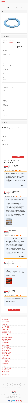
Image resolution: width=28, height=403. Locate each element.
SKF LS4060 (5, 319)
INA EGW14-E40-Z (6, 331)
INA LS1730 (5, 324)
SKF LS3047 (5, 366)
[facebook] (9, 400)
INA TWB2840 (5, 344)
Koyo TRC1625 (5, 361)
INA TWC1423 (5, 334)
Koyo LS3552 (5, 357)
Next (18, 23)
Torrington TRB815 (6, 339)
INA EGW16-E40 (6, 369)
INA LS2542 (5, 363)
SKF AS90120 (5, 335)
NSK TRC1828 (5, 326)
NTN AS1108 (5, 340)
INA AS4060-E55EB (6, 368)
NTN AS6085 (5, 373)
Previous (5, 23)
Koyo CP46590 (5, 371)
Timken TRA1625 (6, 350)
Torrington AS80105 (6, 374)
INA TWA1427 (5, 321)
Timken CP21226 (6, 365)
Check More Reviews (14, 309)
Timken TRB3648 (6, 353)
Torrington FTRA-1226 (7, 358)
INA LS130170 (5, 342)
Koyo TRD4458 (5, 355)
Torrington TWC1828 (7, 327)
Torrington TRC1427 (6, 352)
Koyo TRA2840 (5, 345)
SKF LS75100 (5, 323)
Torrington (11, 42)
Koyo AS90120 (5, 347)
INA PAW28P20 (5, 329)
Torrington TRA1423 (6, 348)
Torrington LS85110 (6, 332)
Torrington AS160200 (7, 337)
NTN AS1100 (5, 360)
